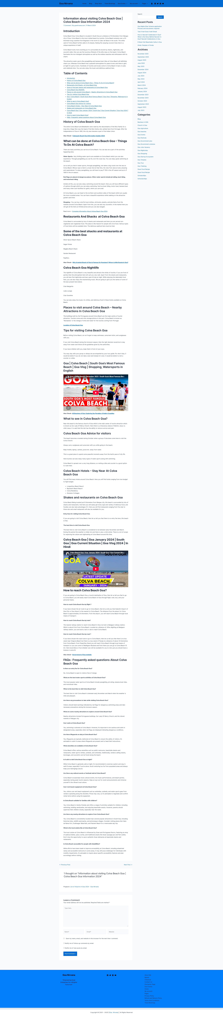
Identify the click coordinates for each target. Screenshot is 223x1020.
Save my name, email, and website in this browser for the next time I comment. (92, 938)
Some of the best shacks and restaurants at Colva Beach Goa (87, 87)
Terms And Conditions (152, 1000)
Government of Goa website (82, 655)
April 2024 (141, 82)
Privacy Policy (149, 996)
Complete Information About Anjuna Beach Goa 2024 (89, 211)
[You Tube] (163, 3)
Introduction (71, 78)
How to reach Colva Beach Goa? (77, 115)
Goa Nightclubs (143, 150)
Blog (90, 3)
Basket (147, 977)
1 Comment (67, 25)
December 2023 (143, 94)
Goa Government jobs (145, 141)
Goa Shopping (142, 153)
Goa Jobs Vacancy (144, 147)
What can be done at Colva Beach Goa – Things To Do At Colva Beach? (90, 83)
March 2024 (142, 85)
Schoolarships (142, 179)
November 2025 (143, 54)
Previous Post (64, 864)
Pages (144, 3)
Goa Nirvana (66, 3)
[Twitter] (158, 3)
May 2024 (141, 79)
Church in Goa (142, 125)
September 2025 (143, 57)
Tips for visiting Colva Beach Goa (78, 94)
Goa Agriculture (143, 128)
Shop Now (98, 3)
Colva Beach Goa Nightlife (76, 90)
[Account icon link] (152, 3)
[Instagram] (160, 3)
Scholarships (142, 175)
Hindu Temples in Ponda (146, 45)
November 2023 (143, 98)
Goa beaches (142, 131)
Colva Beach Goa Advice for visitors (79, 103)
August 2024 (142, 72)
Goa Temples (142, 160)
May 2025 (141, 66)
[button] (126, 3)
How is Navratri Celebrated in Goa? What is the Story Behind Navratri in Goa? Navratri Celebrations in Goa (149, 37)
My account (134, 3)
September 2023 (143, 104)
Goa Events (121, 3)
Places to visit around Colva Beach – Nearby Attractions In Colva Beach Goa (92, 92)
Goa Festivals (142, 138)
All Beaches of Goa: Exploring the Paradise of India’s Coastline (93, 413)
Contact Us (148, 982)
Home (84, 3)
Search (140, 14)
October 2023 (142, 101)
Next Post (128, 864)
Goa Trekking (142, 166)
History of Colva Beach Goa (76, 80)
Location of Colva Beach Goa (73, 325)
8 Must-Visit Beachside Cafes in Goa (150, 42)
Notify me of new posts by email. (76, 948)
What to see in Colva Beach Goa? (78, 101)
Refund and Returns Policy (153, 998)
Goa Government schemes (146, 144)
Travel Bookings (110, 3)
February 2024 (142, 88)
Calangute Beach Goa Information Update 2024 (89, 136)
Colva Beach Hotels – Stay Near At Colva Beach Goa (84, 106)
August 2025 (142, 60)
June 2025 (141, 63)
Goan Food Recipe (144, 169)
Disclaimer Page (150, 984)
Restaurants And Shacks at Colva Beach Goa (82, 85)
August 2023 (142, 107)
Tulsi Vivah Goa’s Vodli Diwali (147, 31)
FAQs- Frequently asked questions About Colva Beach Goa (86, 117)
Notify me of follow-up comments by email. (79, 943)
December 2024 (143, 69)
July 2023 (141, 110)
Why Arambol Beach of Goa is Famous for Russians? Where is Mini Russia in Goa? (100, 262)
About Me (148, 975)
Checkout (148, 980)
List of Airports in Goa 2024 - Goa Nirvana (84, 887)
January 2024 (142, 91)
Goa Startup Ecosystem (145, 157)
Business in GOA (143, 122)
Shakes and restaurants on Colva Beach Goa (81, 108)
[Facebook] (155, 3)
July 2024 (141, 76)
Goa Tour (141, 163)
